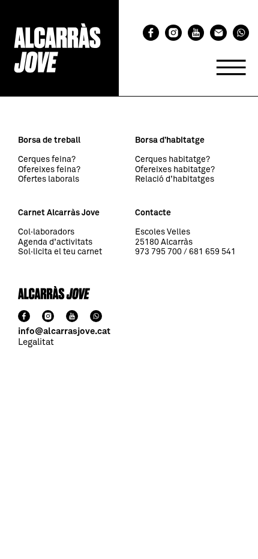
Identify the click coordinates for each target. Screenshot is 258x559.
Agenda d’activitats (55, 242)
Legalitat (36, 342)
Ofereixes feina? (49, 170)
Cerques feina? (47, 159)
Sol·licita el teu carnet (60, 252)
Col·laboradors (46, 232)
